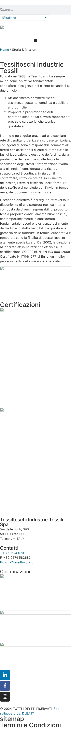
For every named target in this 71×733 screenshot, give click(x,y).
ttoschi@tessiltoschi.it (16, 562)
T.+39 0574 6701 (12, 553)
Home (4, 49)
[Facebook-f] (5, 686)
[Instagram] (5, 697)
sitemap (12, 719)
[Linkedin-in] (5, 675)
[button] (24, 17)
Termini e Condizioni (30, 725)
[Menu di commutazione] (35, 40)
